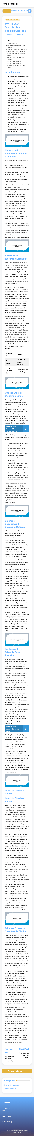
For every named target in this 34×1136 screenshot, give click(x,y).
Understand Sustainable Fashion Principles (16, 46)
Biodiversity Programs (11, 1085)
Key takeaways (12, 43)
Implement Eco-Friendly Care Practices (15, 58)
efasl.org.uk (10, 3)
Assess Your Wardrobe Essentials (16, 49)
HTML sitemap (7, 1122)
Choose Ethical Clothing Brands (15, 51)
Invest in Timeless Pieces (13, 61)
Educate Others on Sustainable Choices (15, 66)
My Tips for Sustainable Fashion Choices (20, 10)
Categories (6, 1108)
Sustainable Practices (12, 19)
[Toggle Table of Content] (25, 41)
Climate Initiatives (10, 1089)
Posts (4, 1111)
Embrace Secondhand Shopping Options (15, 54)
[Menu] (30, 3)
